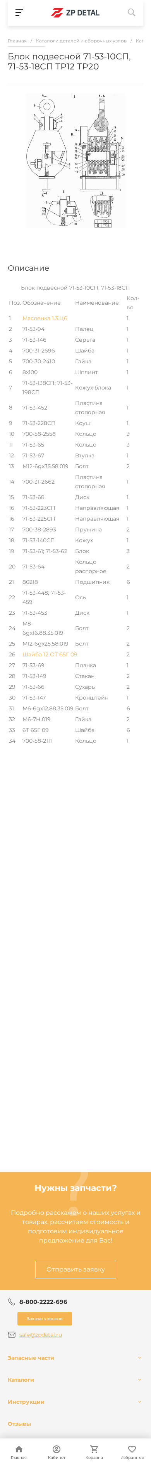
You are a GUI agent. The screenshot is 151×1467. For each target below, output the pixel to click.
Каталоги (21, 1379)
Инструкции (26, 1401)
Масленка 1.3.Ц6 (44, 318)
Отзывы (19, 1423)
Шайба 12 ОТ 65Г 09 (49, 654)
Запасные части (31, 1357)
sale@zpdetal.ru (40, 1334)
